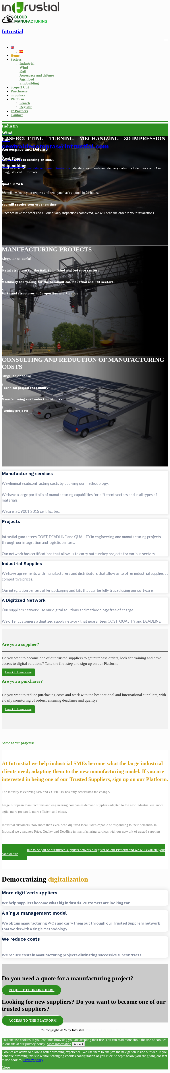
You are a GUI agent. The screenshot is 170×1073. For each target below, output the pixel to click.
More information (59, 1044)
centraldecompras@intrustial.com (55, 146)
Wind (23, 67)
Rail (22, 71)
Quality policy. (118, 1030)
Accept (78, 1044)
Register (25, 107)
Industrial (26, 63)
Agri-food (26, 79)
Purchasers (19, 91)
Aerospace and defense (36, 75)
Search (24, 103)
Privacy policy (33, 1060)
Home (15, 55)
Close (6, 1067)
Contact (17, 115)
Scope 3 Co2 (20, 87)
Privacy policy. (96, 1030)
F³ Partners (19, 111)
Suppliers (18, 95)
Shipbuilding (29, 83)
